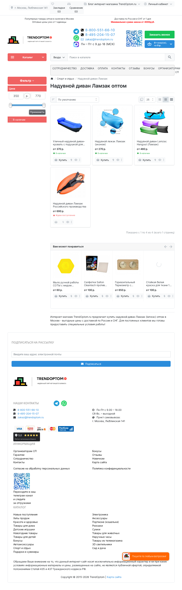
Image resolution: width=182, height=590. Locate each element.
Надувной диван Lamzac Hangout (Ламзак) (152, 143)
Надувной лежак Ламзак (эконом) (110, 143)
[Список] (160, 100)
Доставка (87, 68)
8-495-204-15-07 (100, 35)
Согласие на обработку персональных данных (41, 468)
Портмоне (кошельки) (105, 521)
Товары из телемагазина (107, 540)
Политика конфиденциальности (111, 468)
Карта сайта (99, 462)
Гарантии (18, 454)
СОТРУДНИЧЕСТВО (64, 68)
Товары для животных (106, 533)
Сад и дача (99, 548)
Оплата (103, 68)
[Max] (76, 44)
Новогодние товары (25, 533)
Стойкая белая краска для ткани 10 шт (158, 284)
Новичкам (98, 458)
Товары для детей (24, 536)
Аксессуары (99, 518)
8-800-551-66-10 (100, 30)
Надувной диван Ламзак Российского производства (69, 205)
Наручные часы (102, 536)
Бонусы (149, 68)
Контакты (118, 68)
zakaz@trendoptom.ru (99, 39)
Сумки (96, 529)
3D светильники (102, 544)
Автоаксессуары (23, 544)
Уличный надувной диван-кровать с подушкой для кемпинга (69, 143)
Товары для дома (24, 525)
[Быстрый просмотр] (75, 160)
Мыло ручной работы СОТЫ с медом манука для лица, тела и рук (66, 284)
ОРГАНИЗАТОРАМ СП (169, 70)
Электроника (100, 514)
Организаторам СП (25, 451)
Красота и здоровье (25, 521)
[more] (79, 160)
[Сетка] (166, 100)
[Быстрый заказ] (71, 160)
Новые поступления (25, 514)
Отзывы (134, 68)
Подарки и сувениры (26, 551)
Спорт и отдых (22, 548)
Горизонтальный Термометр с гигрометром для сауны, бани (125, 284)
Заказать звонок (159, 34)
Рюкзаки (97, 525)
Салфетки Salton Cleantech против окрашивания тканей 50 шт (96, 284)
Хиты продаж (21, 518)
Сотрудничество (23, 458)
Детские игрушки (24, 529)
